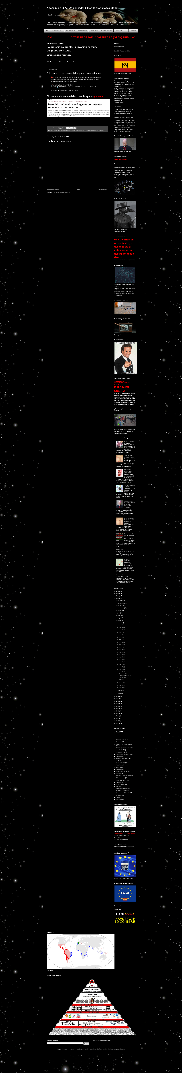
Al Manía (118, 773)
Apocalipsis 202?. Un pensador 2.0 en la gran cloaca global (82, 8)
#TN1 (54, 87)
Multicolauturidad (121, 784)
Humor (118, 767)
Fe (116, 760)
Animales (121, 679)
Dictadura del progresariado (68, 130)
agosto (120, 610)
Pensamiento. (120, 782)
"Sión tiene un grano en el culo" (129, 456)
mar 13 (121, 662)
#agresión (59, 77)
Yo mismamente (120, 763)
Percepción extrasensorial (123, 776)
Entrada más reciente (53, 189)
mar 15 (121, 657)
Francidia (118, 769)
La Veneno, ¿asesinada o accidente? (128, 471)
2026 (117, 591)
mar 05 (121, 685)
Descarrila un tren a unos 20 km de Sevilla (129, 535)
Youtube (127, 51)
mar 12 (121, 664)
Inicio (47, 30)
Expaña (88, 130)
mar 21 (121, 647)
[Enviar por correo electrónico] (67, 128)
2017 (117, 708)
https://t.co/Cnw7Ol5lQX (72, 87)
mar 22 (121, 644)
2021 (117, 698)
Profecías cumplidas (121, 771)
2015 (117, 713)
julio (119, 613)
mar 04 (121, 687)
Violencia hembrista (121, 788)
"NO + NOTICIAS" (121, 30)
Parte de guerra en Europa (97, 130)
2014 (117, 716)
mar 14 (121, 659)
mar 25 (121, 637)
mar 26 (121, 635)
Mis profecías (70, 30)
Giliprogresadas (106, 30)
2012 (117, 721)
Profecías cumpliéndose (123, 754)
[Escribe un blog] (69, 128)
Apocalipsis (119, 750)
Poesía (118, 797)
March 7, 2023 (73, 90)
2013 (117, 718)
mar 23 (121, 642)
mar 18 (121, 654)
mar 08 (121, 672)
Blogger (122, 1049)
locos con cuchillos (121, 791)
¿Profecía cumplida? (127, 560)
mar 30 (121, 627)
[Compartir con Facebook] (73, 128)
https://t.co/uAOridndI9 (66, 85)
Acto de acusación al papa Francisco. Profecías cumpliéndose (129, 503)
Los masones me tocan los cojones (129, 519)
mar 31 (121, 625)
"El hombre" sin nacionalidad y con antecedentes (125, 675)
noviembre (121, 603)
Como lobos (94, 30)
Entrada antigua (102, 189)
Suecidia (118, 786)
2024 (117, 596)
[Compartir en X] (71, 128)
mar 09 (121, 669)
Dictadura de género (122, 758)
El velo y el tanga (129, 441)
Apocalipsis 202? (57, 30)
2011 (117, 723)
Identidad (118, 795)
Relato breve (119, 799)
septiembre (121, 608)
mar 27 (121, 632)
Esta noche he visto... (122, 575)
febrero (120, 690)
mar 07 (121, 682)
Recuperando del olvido (123, 793)
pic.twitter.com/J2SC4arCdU (89, 87)
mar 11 (121, 667)
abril (119, 620)
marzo (119, 623)
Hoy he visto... (120, 549)
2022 (117, 696)
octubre (120, 605)
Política (118, 756)
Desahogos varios (121, 780)
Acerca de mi (82, 30)
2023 (117, 598)
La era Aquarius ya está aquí (124, 167)
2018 (117, 706)
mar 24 (121, 639)
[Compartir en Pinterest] (75, 128)
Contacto (133, 30)
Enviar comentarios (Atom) (62, 193)
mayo (119, 618)
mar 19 (121, 652)
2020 (117, 701)
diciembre (121, 600)
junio (119, 615)
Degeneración (56, 130)
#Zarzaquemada (61, 79)
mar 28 (121, 630)
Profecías (118, 765)
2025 (117, 593)
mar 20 (121, 649)
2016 (117, 711)
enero (119, 693)
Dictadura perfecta (80, 130)
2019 (117, 703)
